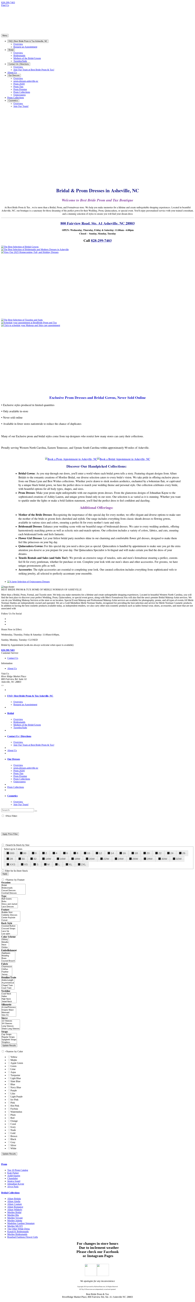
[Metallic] (5, 942)
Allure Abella (13, 1201)
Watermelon (16, 1111)
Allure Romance (15, 1207)
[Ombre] (5, 947)
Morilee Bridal (14, 1212)
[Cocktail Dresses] (13, 893)
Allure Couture (14, 1204)
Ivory (13, 1127)
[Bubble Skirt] (10, 912)
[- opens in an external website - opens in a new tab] (91, 1275)
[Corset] (10, 920)
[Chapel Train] (7, 985)
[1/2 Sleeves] (10, 1021)
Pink (13, 1102)
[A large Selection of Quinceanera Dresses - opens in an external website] (28, 581)
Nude (13, 1130)
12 (100, 853)
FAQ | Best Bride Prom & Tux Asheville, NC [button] (30, 696)
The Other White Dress (18, 1228)
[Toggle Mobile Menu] (2, 685)
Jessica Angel (13, 1181)
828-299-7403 (8, 2)
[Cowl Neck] (8, 994)
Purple (14, 1090)
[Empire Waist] (8, 1010)
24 (171, 853)
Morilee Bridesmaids (17, 1234)
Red (12, 1118)
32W (179, 858)
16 (124, 853)
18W (77, 858)
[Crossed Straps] (9, 928)
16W (63, 858)
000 (12, 853)
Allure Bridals (14, 1198)
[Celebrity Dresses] (10, 915)
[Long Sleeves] (10, 1026)
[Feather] (6, 972)
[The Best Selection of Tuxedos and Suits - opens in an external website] (22, 320)
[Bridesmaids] (13, 888)
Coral (13, 1124)
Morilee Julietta (14, 1220)
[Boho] (9, 901)
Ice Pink (14, 1099)
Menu (4, 35)
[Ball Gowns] (9, 899)
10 (88, 853)
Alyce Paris (12, 1186)
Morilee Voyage (15, 1218)
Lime (13, 1069)
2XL (83, 864)
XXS (12, 864)
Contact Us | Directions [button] (19, 736)
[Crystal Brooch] (8, 961)
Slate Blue (15, 1081)
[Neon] (5, 945)
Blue (13, 1084)
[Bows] (8, 958)
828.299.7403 (8, 650)
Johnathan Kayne (15, 1184)
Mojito (14, 1060)
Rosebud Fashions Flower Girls (22, 1237)
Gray (13, 1142)
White (13, 1148)
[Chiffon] (6, 969)
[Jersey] (6, 974)
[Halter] (8, 996)
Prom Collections (15, 787)
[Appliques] (8, 953)
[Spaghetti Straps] (9, 1039)
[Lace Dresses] (9, 906)
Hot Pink (15, 1105)
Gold (13, 1133)
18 (136, 853)
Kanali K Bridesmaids (18, 1231)
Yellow (14, 1057)
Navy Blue (16, 1087)
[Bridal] (13, 885)
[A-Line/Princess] (8, 1007)
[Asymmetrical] (7, 983)
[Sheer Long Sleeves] (10, 1028)
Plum (13, 1115)
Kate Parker (13, 1173)
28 (11, 858)
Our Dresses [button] (13, 759)
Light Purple (17, 1096)
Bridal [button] (10, 713)
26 (183, 853)
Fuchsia (14, 1108)
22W (106, 858)
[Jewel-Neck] (8, 1001)
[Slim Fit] (8, 1015)
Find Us (5, 5)
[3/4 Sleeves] (10, 1023)
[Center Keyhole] (10, 917)
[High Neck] (8, 999)
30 (23, 858)
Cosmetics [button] (12, 796)
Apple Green (17, 1063)
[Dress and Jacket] (9, 904)
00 (24, 853)
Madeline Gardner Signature (21, 1223)
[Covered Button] (9, 926)
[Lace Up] (9, 931)
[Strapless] (9, 1042)
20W (92, 858)
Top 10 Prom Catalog (17, 1170)
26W (135, 858)
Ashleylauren (13, 1175)
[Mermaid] (8, 1012)
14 (112, 853)
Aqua (13, 1072)
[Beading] (8, 955)
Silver (13, 1145)
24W (121, 858)
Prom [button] (4, 1164)
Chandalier (12, 1178)
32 (35, 858)
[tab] (100, 696)
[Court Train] (7, 988)
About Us (12, 668)
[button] (27, 41)
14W (48, 858)
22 (159, 853)
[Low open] (9, 934)
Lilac (13, 1093)
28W (149, 858)
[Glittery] (5, 939)
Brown (14, 1136)
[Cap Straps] (9, 1034)
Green (13, 1066)
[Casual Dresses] (13, 890)
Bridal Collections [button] (10, 1192)
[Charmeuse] (6, 966)
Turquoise (15, 1075)
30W (164, 858)
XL (70, 864)
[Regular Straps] (9, 1037)
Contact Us (12, 658)
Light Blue (16, 1078)
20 (148, 853)
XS (26, 864)
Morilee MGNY (15, 1226)
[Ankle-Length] (7, 980)
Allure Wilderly (14, 1209)
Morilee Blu (13, 1215)
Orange (14, 1121)
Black (13, 1139)
